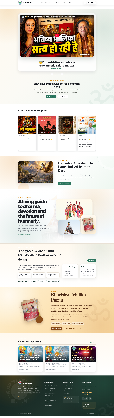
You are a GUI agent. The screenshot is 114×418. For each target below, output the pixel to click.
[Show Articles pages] (73, 3)
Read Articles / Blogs (49, 396)
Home (41, 2)
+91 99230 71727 (68, 388)
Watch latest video (51, 96)
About (57, 2)
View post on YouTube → (26, 148)
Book (53, 2)
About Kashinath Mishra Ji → (89, 395)
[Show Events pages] (67, 3)
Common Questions (49, 398)
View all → (92, 111)
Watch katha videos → (87, 392)
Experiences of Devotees (50, 393)
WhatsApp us (67, 391)
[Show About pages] (60, 3)
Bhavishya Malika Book (50, 388)
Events (64, 2)
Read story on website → (64, 183)
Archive (46, 403)
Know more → (92, 260)
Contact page (66, 393)
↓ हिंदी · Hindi (33, 281)
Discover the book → (56, 328)
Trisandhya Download (49, 391)
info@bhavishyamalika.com (70, 386)
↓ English (41, 281)
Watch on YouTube (56, 68)
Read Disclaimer (48, 405)
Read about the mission (24, 234)
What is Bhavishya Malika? (51, 386)
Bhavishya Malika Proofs (50, 400)
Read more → (21, 397)
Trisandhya (47, 2)
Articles (70, 2)
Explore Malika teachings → (71, 328)
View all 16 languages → (53, 281)
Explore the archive (63, 96)
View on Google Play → (68, 401)
